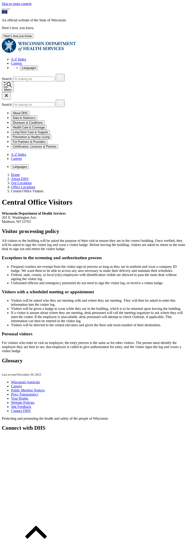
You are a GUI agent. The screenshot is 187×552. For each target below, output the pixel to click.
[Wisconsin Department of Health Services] (39, 51)
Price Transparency (25, 394)
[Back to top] (36, 548)
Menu (7, 89)
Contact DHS (21, 411)
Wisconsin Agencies (25, 382)
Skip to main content (16, 4)
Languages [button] (29, 68)
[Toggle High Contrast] (8, 9)
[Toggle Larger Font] (3, 9)
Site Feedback (21, 407)
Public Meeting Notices (28, 390)
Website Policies (22, 402)
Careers (16, 63)
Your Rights (19, 398)
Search (7, 79)
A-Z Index (18, 59)
